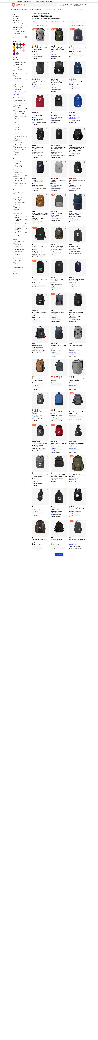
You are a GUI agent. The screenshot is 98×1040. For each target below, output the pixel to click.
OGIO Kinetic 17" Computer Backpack (39, 313)
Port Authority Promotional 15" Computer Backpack (40, 114)
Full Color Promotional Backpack (56, 379)
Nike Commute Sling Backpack (40, 508)
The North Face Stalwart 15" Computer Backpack (39, 48)
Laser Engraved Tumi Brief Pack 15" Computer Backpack (59, 475)
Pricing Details (35, 54)
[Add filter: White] (17, 50)
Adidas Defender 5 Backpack (39, 443)
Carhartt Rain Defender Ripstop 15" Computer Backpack (38, 380)
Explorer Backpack (37, 345)
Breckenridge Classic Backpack (56, 540)
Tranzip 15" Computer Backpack (37, 247)
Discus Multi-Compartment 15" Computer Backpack (77, 540)
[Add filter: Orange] (14, 47)
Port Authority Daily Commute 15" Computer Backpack (59, 48)
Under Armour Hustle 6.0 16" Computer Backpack (76, 280)
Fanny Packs (16, 29)
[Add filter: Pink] (23, 50)
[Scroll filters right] (84, 22)
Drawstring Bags (17, 20)
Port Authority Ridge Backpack (77, 508)
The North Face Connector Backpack (58, 181)
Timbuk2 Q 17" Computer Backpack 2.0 (57, 280)
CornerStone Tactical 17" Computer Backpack (57, 247)
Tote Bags (15, 18)
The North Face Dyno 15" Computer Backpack (75, 346)
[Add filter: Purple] (14, 53)
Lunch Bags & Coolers (19, 31)
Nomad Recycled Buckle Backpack (57, 313)
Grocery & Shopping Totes (20, 25)
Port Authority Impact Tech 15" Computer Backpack (40, 475)
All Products (35, 13)
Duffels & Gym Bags (18, 23)
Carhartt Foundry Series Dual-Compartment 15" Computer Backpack (40, 215)
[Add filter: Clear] (20, 50)
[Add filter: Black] (14, 44)
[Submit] (24, 5)
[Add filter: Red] (23, 44)
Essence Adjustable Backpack (59, 412)
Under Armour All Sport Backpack (75, 114)
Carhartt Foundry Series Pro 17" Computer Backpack (77, 147)
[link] (17, 5)
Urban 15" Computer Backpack (77, 48)
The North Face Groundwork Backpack (58, 346)
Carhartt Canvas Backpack (76, 81)
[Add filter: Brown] (14, 50)
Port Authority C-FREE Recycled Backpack (38, 181)
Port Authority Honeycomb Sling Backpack (76, 444)
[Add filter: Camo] (17, 53)
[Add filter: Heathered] (20, 47)
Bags (40, 13)
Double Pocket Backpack (76, 412)
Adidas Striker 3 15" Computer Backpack (58, 444)
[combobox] (40, 5)
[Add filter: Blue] (20, 44)
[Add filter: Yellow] (23, 47)
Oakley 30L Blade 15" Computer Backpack (77, 475)
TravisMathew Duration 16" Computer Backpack (76, 379)
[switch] (25, 37)
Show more (16, 33)
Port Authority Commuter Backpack (38, 540)
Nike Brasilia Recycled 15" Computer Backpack (57, 81)
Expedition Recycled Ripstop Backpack (39, 280)
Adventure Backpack (56, 213)
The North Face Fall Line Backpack (38, 147)
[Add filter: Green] (17, 47)
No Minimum (16, 37)
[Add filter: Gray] (17, 44)
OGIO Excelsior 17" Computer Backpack (77, 181)
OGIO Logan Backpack (38, 81)
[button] (80, 5)
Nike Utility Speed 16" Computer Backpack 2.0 (59, 114)
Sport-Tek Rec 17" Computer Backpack (39, 412)
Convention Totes (17, 27)
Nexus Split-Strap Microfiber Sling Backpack (58, 508)
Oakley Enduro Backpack (76, 312)
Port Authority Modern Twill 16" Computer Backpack (59, 147)
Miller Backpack (73, 246)
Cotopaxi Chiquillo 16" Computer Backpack (75, 214)
